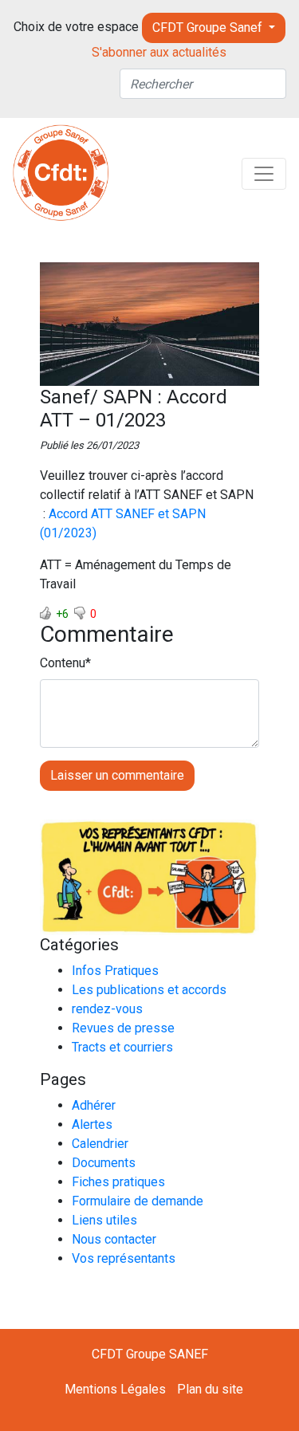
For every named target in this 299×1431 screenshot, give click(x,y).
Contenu (62, 662)
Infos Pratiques (115, 970)
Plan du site (210, 1389)
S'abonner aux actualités (159, 52)
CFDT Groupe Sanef (209, 27)
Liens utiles (104, 1220)
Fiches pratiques (118, 1181)
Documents (104, 1162)
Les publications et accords (149, 989)
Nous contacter (114, 1239)
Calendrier (100, 1143)
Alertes (92, 1124)
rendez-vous (107, 1008)
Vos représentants (123, 1258)
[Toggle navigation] (264, 174)
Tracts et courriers (122, 1047)
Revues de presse (123, 1028)
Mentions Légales (115, 1389)
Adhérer (94, 1105)
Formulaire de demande (137, 1201)
